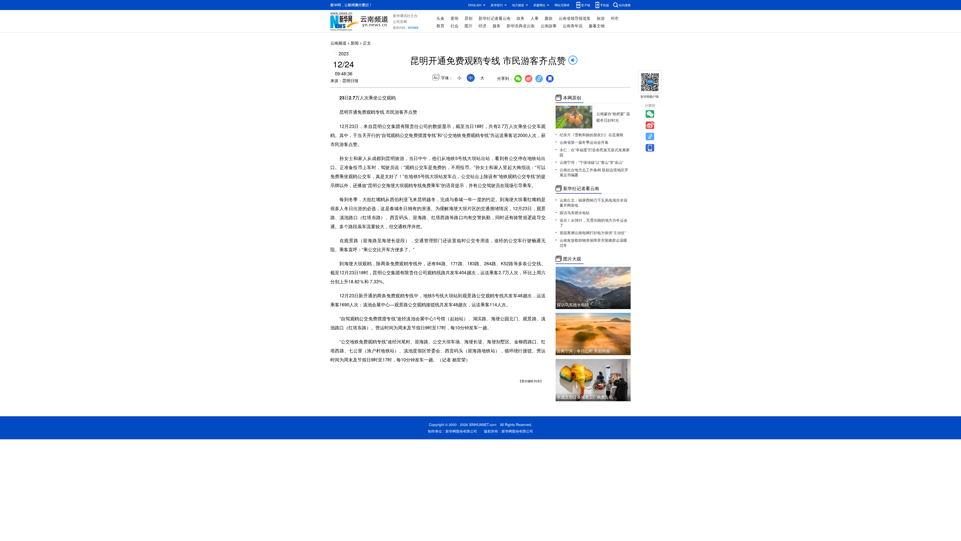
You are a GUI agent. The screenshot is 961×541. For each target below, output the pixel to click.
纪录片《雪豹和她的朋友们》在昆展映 (591, 134)
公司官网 (400, 21)
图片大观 (572, 258)
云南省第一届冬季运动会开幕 (584, 142)
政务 (521, 18)
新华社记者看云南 (494, 18)
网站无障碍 (562, 5)
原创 (468, 18)
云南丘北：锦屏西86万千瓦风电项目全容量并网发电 (593, 202)
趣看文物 (597, 26)
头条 (440, 18)
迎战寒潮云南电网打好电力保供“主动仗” (593, 232)
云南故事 (549, 26)
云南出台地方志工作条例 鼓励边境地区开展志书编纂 (594, 172)
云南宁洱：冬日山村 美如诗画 (583, 351)
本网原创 (572, 97)
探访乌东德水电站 (575, 212)
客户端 (585, 5)
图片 (468, 26)
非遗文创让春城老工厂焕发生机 (585, 397)
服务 (497, 26)
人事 (535, 18)
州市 (615, 18)
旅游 (601, 18)
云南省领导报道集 (575, 18)
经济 (482, 26)
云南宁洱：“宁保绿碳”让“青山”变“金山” (591, 162)
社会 (454, 26)
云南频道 (338, 43)
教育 (440, 26)
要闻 (454, 18)
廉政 (549, 18)
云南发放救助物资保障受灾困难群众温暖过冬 (593, 242)
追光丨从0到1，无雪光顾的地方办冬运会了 (593, 222)
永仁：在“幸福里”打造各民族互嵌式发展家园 (595, 152)
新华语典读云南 (521, 26)
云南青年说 (573, 26)
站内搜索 (625, 5)
